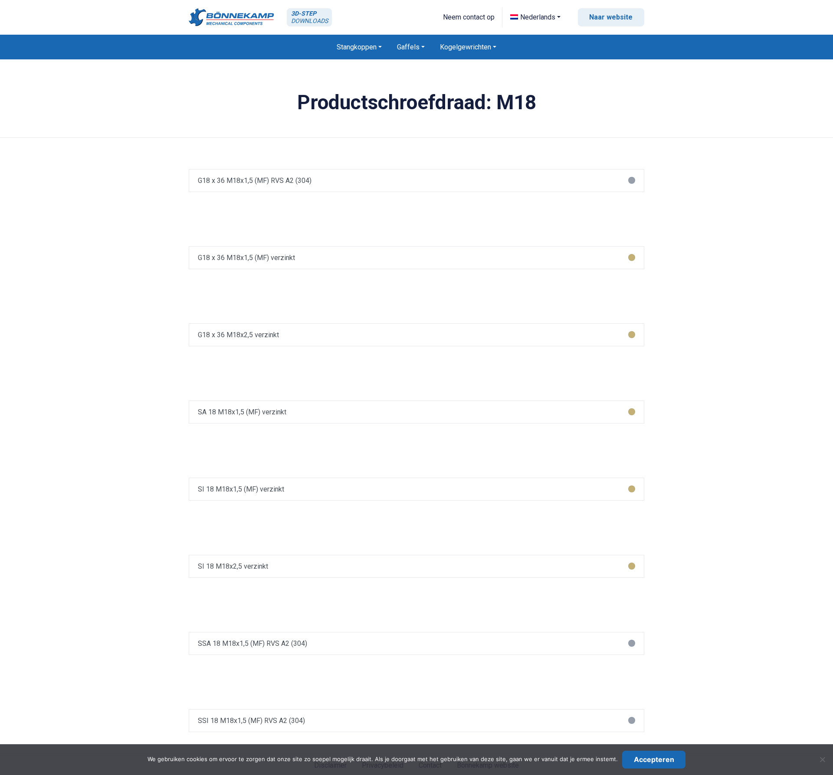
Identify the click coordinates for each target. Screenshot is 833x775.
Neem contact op (469, 17)
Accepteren (654, 759)
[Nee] (822, 759)
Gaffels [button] (408, 47)
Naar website (611, 17)
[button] (535, 17)
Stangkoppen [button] (357, 47)
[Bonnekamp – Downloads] (231, 17)
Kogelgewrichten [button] (465, 47)
